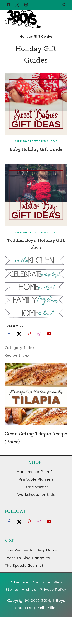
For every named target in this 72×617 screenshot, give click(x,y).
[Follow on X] (19, 333)
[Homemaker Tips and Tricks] (36, 287)
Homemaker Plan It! (36, 471)
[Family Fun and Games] (36, 300)
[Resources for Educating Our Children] (36, 313)
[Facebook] (8, 5)
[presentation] (36, 104)
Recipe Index (17, 355)
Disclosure (40, 582)
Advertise (19, 582)
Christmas (22, 141)
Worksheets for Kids (36, 494)
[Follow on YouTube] (49, 333)
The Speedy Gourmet (24, 565)
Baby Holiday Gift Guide (36, 149)
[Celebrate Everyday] (36, 274)
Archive (29, 589)
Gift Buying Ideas (44, 141)
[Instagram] (26, 5)
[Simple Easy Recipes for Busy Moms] (36, 261)
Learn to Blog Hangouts (27, 557)
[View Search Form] (63, 4)
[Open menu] (63, 19)
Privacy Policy (53, 589)
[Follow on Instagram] (39, 333)
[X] (17, 5)
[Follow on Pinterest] (29, 333)
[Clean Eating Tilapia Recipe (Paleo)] (36, 394)
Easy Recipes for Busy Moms (31, 550)
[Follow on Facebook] (9, 333)
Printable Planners (36, 479)
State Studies (36, 487)
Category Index (20, 347)
